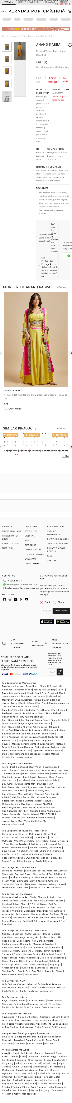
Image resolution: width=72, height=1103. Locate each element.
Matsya (60, 744)
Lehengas (7, 870)
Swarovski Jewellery (13, 947)
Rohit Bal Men (58, 773)
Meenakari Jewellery (44, 944)
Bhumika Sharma (11, 733)
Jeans (26, 907)
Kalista (22, 703)
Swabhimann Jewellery (16, 844)
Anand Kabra (48, 44)
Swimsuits (7, 884)
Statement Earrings (12, 954)
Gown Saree (8, 887)
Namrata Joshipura (56, 730)
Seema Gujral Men (11, 814)
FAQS (49, 556)
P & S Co (20, 1017)
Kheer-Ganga (56, 777)
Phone (61, 602)
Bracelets (38, 934)
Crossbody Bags (11, 967)
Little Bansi (32, 1017)
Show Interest (52, 79)
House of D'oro (55, 844)
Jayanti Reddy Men (12, 821)
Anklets (49, 940)
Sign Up (60, 671)
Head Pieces (8, 940)
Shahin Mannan (51, 753)
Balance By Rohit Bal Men (40, 817)
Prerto (39, 861)
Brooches (7, 924)
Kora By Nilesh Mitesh (13, 824)
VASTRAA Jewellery (24, 841)
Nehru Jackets (54, 1000)
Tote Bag (53, 967)
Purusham (24, 780)
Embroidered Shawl (12, 974)
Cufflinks (54, 914)
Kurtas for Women (56, 870)
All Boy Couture (10, 1027)
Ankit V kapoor (10, 770)
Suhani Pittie (8, 861)
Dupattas (19, 884)
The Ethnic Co (9, 780)
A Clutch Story (24, 851)
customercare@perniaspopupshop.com (22, 588)
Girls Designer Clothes (13, 984)
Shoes (5, 961)
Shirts (33, 897)
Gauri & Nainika (51, 700)
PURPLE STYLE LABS (11, 531)
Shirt (59, 1004)
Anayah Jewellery (39, 847)
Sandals (14, 961)
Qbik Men (7, 790)
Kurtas (53, 897)
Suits (60, 897)
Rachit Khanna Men (12, 794)
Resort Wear (8, 881)
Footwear (53, 921)
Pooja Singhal (40, 686)
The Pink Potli (41, 837)
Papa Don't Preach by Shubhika (18, 710)
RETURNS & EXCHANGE (58, 539)
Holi (13, 1036)
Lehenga (31, 984)
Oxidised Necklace (49, 957)
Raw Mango (8, 686)
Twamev (42, 777)
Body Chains (23, 940)
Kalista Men (8, 800)
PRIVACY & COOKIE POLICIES (56, 549)
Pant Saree (22, 887)
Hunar (46, 841)
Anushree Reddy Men (38, 790)
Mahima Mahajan (59, 703)
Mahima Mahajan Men (13, 804)
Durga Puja (52, 1040)
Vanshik (8, 773)
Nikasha (53, 727)
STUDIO (63, 2)
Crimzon (48, 861)
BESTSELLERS (31, 531)
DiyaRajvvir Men (26, 797)
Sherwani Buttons (11, 907)
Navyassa (27, 1020)
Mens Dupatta (44, 910)
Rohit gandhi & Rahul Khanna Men (31, 773)
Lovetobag (56, 847)
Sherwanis (7, 874)
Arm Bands (38, 940)
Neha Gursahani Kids (29, 1023)
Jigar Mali (37, 750)
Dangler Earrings (33, 954)
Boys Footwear (32, 1007)
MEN (20, 2)
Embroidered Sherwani (26, 1004)
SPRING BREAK (47, 814)
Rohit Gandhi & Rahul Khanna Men (42, 811)
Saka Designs (60, 1023)
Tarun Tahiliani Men (55, 787)
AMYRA (48, 854)
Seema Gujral (42, 720)
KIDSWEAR (49, 2)
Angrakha (17, 910)
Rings (47, 934)
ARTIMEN (28, 794)
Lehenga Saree (57, 884)
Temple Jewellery (11, 950)
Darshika (53, 780)
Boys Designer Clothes (13, 1000)
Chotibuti (45, 1017)
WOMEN (8, 2)
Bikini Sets (22, 881)
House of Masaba (11, 744)
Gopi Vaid (47, 740)
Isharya (23, 834)
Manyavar (7, 700)
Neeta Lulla (21, 730)
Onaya (37, 700)
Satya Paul (55, 686)
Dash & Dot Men (18, 767)
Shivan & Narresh (23, 700)
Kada (62, 957)
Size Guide (65, 80)
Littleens (46, 1023)
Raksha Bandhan (52, 1036)
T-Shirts (34, 904)
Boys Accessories (51, 1007)
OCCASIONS (31, 559)
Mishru (7, 706)
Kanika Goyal (55, 737)
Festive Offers (54, 887)
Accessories (8, 914)
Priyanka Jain (9, 740)
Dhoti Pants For (10, 991)
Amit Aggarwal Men (32, 787)
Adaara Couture (53, 750)
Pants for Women (58, 877)
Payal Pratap (43, 710)
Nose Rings (19, 937)
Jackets (42, 881)
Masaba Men (34, 804)
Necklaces (7, 934)
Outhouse (7, 841)
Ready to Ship (38, 887)
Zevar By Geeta (59, 841)
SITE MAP (51, 560)
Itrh (29, 750)
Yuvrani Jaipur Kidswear (47, 1020)
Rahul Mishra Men (46, 807)
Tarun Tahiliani (9, 723)
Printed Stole (31, 974)
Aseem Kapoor (25, 757)
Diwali (5, 1036)
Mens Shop (57, 917)
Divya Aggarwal (10, 737)
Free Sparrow (9, 1023)
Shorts (24, 904)
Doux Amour (8, 851)
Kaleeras (45, 937)
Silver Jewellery (52, 950)
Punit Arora (29, 807)
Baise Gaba (39, 696)
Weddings (20, 1043)
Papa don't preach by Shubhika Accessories (25, 857)
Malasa (29, 747)
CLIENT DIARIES (32, 563)
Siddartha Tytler (59, 720)
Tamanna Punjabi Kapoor (28, 753)
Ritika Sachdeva (25, 861)
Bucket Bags (28, 967)
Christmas (7, 1043)
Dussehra (19, 1040)
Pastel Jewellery (53, 947)
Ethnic (64, 914)
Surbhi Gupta (42, 747)
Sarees (41, 870)
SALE (27, 540)
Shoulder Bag (9, 971)
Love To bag (25, 837)
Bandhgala (29, 910)
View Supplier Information (59, 98)
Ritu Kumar (26, 716)
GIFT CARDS (30, 545)
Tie (62, 921)
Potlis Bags (41, 961)
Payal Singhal (26, 723)
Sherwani (43, 897)
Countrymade (50, 767)
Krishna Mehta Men (25, 783)
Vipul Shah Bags (34, 854)
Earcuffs (56, 937)
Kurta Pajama (38, 907)
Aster (38, 841)
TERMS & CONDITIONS (57, 543)
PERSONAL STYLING (34, 554)
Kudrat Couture (43, 800)
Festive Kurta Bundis (38, 917)
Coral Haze (18, 854)
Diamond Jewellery (32, 950)
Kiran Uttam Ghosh (38, 703)
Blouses (43, 884)
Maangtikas (33, 937)
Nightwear (31, 884)
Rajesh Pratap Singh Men (55, 770)
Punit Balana (59, 710)
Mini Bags (41, 967)
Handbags (7, 964)
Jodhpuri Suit (54, 907)
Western (6, 917)
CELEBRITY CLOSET (33, 549)
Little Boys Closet (11, 1020)
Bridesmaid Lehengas (22, 877)
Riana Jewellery (19, 847)
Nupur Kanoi (31, 706)
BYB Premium (59, 1027)
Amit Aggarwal (37, 730)
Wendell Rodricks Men (13, 817)
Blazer (52, 1004)
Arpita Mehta (29, 744)
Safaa (5, 750)
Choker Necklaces (28, 957)
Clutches (53, 961)
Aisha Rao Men (52, 794)
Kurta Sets (30, 870)
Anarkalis (19, 870)
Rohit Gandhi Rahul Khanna (16, 727)
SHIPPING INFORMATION (53, 532)
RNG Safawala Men (12, 811)
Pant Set (27, 921)
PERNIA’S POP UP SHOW (10, 537)
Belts (22, 961)
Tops (51, 874)
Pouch (18, 964)
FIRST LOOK (7, 548)
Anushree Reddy (23, 689)
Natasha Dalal (24, 686)
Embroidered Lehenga (49, 984)
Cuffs (28, 934)
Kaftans (59, 874)
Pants (5, 900)
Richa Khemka (17, 750)
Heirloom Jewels (10, 944)
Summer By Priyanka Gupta (16, 696)
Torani (5, 747)
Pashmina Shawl (54, 971)
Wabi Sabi (7, 777)
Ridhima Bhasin (10, 716)
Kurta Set (23, 987)
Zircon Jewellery (34, 947)
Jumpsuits (53, 881)
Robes (16, 904)
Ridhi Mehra (53, 696)
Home (5, 36)
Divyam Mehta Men (30, 770)
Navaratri (7, 1040)
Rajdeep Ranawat (11, 713)
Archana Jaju (58, 747)
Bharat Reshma (39, 780)
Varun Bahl (7, 730)
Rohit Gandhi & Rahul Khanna (17, 720)
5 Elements (57, 851)
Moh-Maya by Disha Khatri (43, 834)
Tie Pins (38, 900)
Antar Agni (7, 689)
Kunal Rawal (29, 777)
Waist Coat (26, 900)
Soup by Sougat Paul (29, 740)
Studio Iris (7, 753)
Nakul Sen (18, 706)
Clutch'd (54, 837)
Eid (39, 1036)
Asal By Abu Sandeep (45, 689)
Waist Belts (29, 964)
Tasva (5, 767)
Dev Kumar (7, 783)
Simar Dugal (17, 747)
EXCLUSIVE (30, 536)
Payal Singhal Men (11, 807)
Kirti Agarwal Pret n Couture (35, 1027)
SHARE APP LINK (61, 611)
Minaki (5, 847)
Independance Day (26, 1036)
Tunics (5, 877)
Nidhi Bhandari (42, 851)
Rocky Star (34, 693)
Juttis (30, 961)
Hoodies (6, 904)
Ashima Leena (40, 727)
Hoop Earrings (9, 957)
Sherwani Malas (39, 914)
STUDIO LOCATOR (10, 543)
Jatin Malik (20, 790)
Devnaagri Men (45, 783)
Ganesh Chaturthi (35, 1040)
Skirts (33, 881)
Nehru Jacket (21, 897)
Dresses (19, 874)
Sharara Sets (40, 874)
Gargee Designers (46, 797)
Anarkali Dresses (46, 987)
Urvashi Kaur (8, 757)
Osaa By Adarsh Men (52, 693)
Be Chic (6, 854)
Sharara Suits (9, 987)
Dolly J (61, 689)
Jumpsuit (58, 910)
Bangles (56, 934)
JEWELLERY (33, 2)
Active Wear (40, 921)
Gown (28, 874)
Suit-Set (53, 904)
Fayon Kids (8, 1017)
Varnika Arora (9, 837)
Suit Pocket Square (53, 900)
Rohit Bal (38, 716)
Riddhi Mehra (53, 713)
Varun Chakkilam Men (35, 821)
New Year (49, 1043)
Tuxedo (6, 910)
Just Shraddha (38, 844)
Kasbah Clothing (24, 800)
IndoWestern (19, 917)
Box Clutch (37, 971)
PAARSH (46, 804)
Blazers (43, 904)
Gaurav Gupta (43, 723)
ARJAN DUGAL (9, 797)
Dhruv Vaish (35, 767)
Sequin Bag (24, 971)
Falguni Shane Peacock (14, 693)
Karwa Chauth (34, 1043)
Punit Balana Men (11, 787)
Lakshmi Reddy (60, 1017)
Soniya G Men (30, 814)
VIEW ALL (61, 287)
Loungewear (22, 914)
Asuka (18, 777)
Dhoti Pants (41, 877)
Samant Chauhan (31, 733)
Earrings (19, 934)
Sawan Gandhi (46, 744)
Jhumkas (48, 954)
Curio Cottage (9, 834)
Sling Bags (55, 964)
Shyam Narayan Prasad (33, 737)
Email (47, 602)
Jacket (43, 1004)
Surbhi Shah (48, 733)
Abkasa (39, 794)
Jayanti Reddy (9, 703)
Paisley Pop (56, 857)
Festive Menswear (11, 921)
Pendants (26, 944)
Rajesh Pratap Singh (33, 713)
